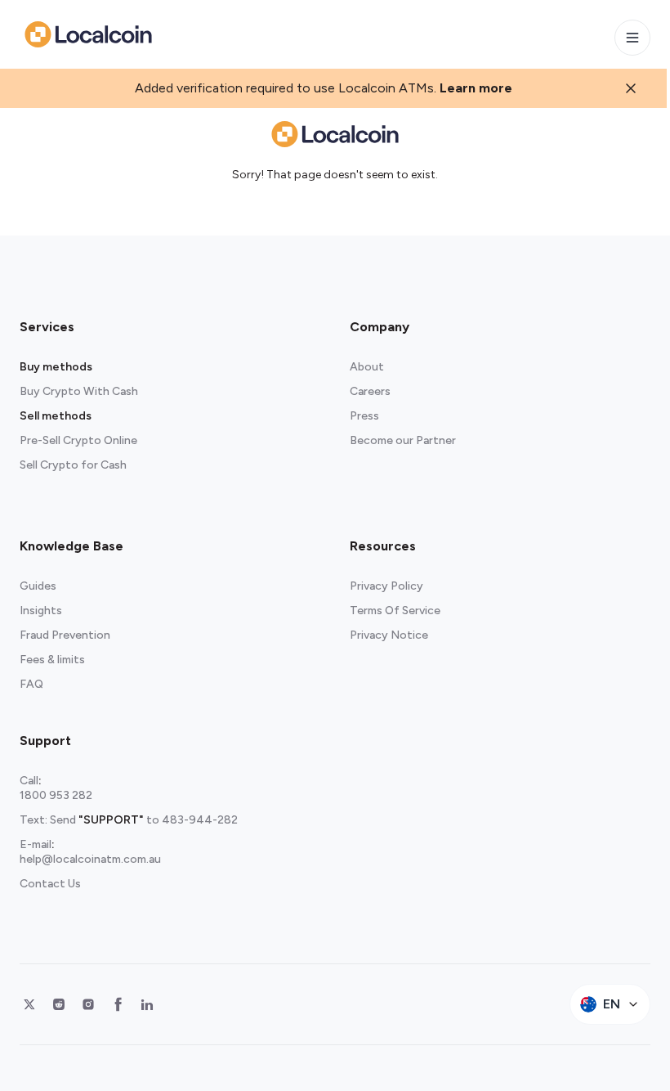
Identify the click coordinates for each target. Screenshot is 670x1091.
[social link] (29, 1004)
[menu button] (632, 38)
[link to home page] (88, 34)
